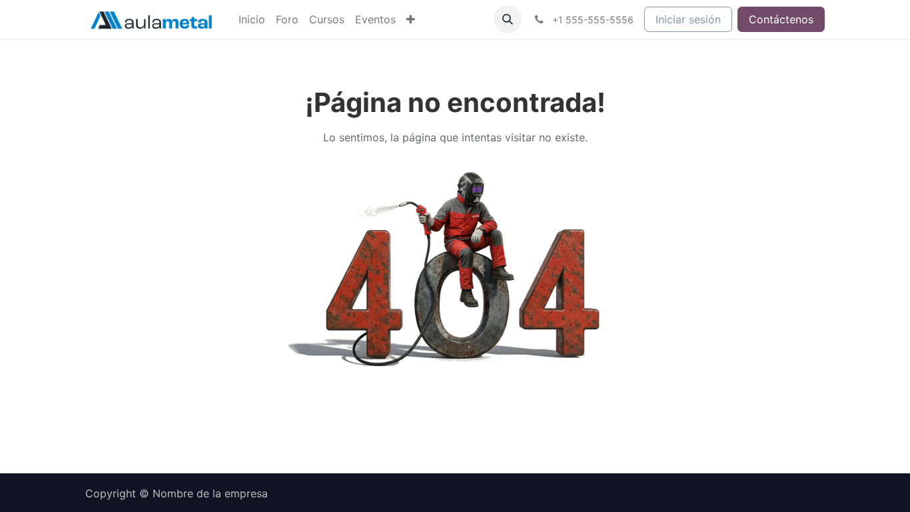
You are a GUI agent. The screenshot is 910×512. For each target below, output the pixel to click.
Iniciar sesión (688, 19)
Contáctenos (781, 19)
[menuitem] (251, 19)
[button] (508, 19)
